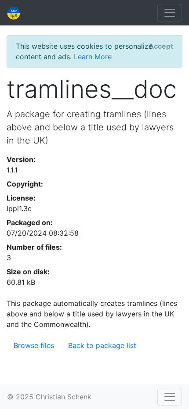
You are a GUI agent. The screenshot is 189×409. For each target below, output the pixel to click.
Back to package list (102, 345)
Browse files (34, 345)
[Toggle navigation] (169, 13)
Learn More (93, 56)
